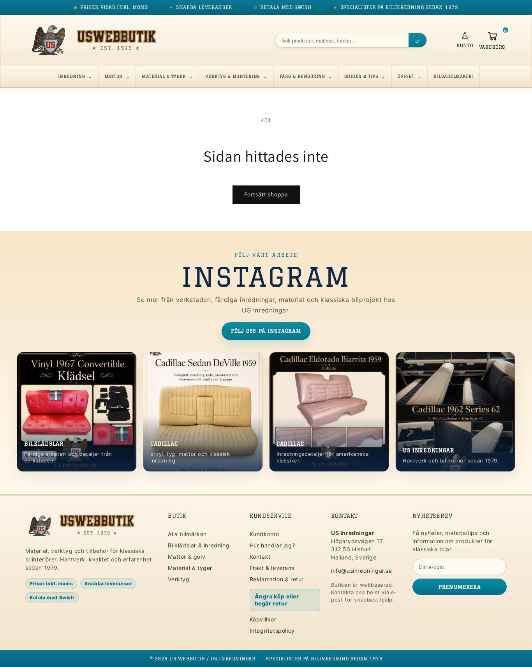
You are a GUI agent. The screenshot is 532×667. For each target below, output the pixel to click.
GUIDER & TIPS (361, 76)
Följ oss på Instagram (266, 331)
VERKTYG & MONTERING (232, 76)
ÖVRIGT (406, 76)
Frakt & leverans (272, 568)
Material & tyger (190, 568)
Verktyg (178, 579)
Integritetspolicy (272, 630)
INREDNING (71, 76)
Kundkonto (264, 534)
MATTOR (113, 76)
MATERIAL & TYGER (164, 76)
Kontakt (260, 556)
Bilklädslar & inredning (198, 545)
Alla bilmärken (187, 534)
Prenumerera (460, 586)
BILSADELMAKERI (453, 76)
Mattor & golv (186, 556)
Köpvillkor (263, 619)
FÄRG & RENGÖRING (302, 76)
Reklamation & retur (277, 579)
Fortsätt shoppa (266, 194)
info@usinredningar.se (361, 570)
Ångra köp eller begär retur (277, 600)
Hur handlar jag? (272, 545)
